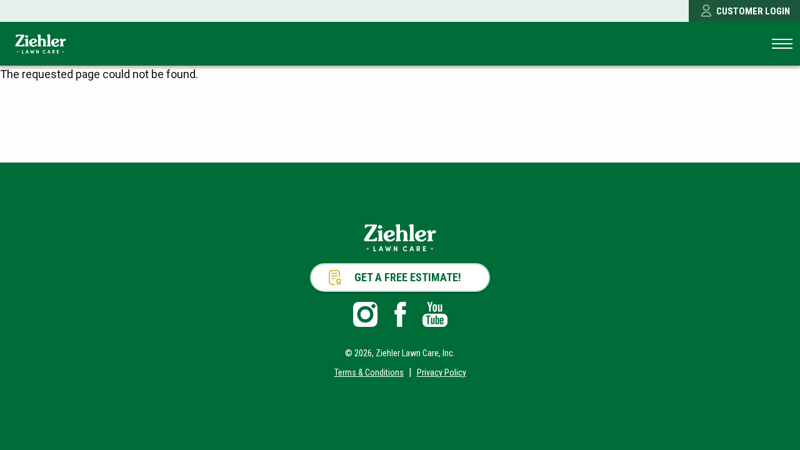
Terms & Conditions (369, 373)
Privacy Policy (441, 373)
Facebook (400, 314)
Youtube (435, 314)
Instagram (365, 314)
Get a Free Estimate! (407, 277)
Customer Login (753, 11)
